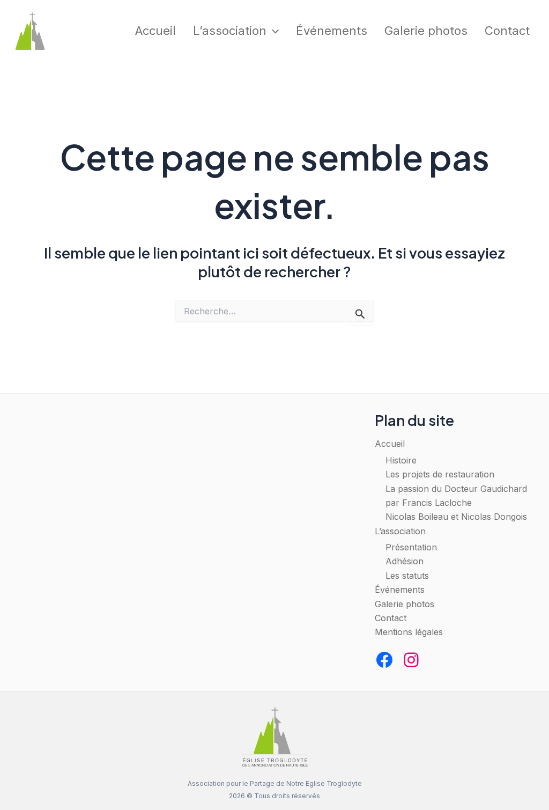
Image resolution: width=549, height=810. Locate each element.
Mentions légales (409, 632)
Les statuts (407, 575)
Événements (331, 31)
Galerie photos (426, 31)
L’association (229, 31)
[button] (272, 30)
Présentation (411, 547)
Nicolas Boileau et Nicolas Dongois (456, 516)
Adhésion (404, 561)
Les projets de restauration (439, 474)
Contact (507, 31)
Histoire (401, 460)
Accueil (155, 31)
